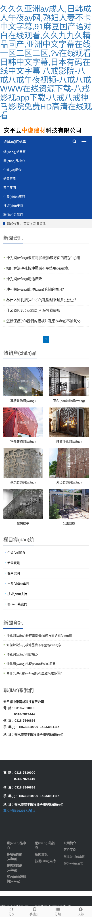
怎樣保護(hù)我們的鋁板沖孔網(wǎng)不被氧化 (43, 321)
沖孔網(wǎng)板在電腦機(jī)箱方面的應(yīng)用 (43, 258)
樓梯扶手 (23, 523)
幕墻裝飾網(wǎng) (23, 401)
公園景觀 (69, 523)
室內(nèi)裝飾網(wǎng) (69, 401)
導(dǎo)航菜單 (14, 142)
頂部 (80, 914)
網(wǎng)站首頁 (14, 152)
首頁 (26, 223)
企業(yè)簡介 (12, 170)
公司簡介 (70, 843)
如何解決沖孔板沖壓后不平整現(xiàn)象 (37, 268)
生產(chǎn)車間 (14, 196)
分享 (11, 914)
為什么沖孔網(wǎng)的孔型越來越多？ (34, 673)
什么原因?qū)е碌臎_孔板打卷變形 (33, 310)
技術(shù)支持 (13, 205)
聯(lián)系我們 (13, 214)
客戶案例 (9, 187)
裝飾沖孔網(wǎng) (69, 441)
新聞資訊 (9, 179)
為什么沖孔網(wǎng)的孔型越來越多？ (42, 300)
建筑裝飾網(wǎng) (23, 482)
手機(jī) (34, 914)
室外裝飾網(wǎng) (23, 441)
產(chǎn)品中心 (14, 161)
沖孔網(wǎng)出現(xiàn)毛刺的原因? (35, 289)
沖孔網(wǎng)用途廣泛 (24, 279)
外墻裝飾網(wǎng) (69, 482)
